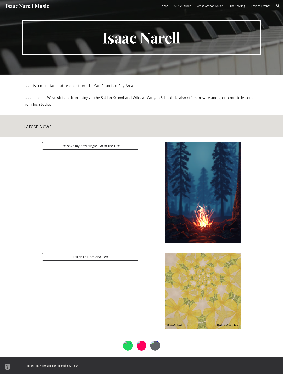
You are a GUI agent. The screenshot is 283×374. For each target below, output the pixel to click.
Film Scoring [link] (237, 6)
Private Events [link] (261, 6)
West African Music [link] (210, 6)
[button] (278, 6)
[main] (141, 37)
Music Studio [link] (182, 6)
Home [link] (163, 6)
